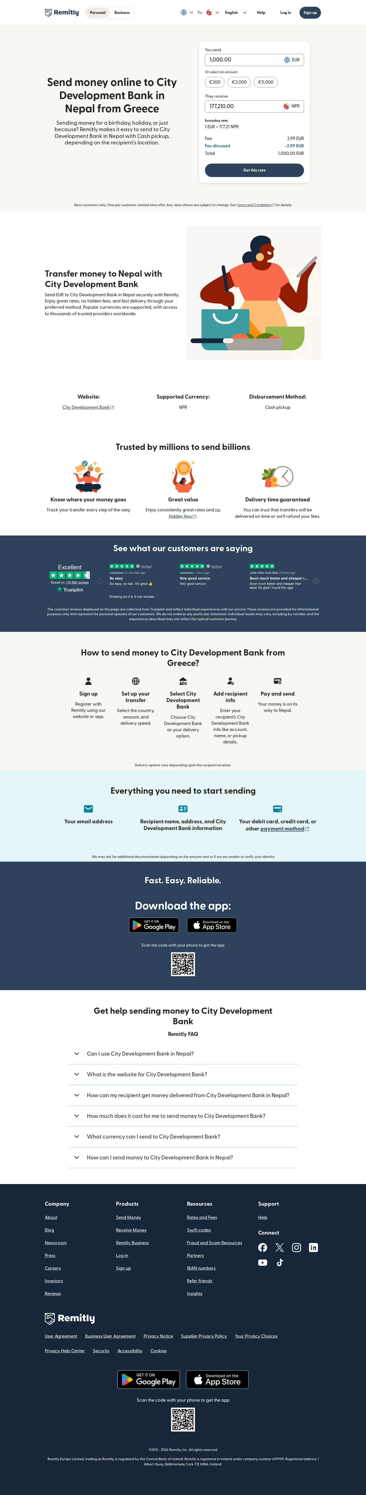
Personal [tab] (98, 13)
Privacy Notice (158, 1336)
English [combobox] (231, 13)
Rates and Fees (202, 1217)
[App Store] (212, 925)
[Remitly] (62, 13)
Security (101, 1351)
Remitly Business (132, 1243)
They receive (216, 96)
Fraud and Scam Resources (214, 1243)
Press (50, 1256)
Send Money (128, 1217)
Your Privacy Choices (256, 1336)
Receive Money (131, 1230)
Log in (285, 13)
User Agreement (61, 1336)
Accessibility (130, 1351)
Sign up (310, 13)
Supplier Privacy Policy (204, 1336)
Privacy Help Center (65, 1351)
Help (261, 13)
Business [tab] (122, 13)
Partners (195, 1256)
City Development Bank (88, 407)
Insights (194, 1294)
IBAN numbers (201, 1268)
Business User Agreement (110, 1336)
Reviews (53, 1294)
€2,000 (239, 82)
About (51, 1217)
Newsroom (56, 1243)
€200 (214, 82)
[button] (187, 12)
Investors (54, 1281)
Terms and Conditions (256, 205)
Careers (53, 1268)
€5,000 (265, 82)
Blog (49, 1230)
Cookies (158, 1351)
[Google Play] (154, 925)
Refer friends (199, 1281)
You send (213, 50)
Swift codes (199, 1230)
